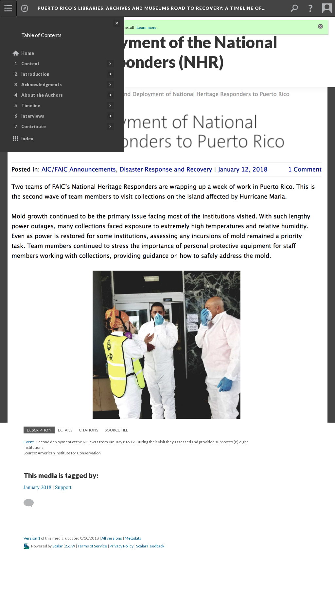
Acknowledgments (41, 84)
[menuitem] (8, 8)
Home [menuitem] (27, 53)
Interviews (32, 116)
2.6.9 (69, 546)
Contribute (33, 126)
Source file (116, 430)
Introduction (35, 74)
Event (29, 441)
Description (39, 430)
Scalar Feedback (150, 546)
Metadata (133, 538)
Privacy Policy (121, 546)
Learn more (146, 27)
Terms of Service (92, 546)
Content (30, 63)
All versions (111, 538)
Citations (88, 430)
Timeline (30, 105)
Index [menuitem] (27, 138)
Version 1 (32, 538)
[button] (310, 8)
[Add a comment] (32, 503)
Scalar (57, 546)
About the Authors (42, 95)
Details (65, 430)
